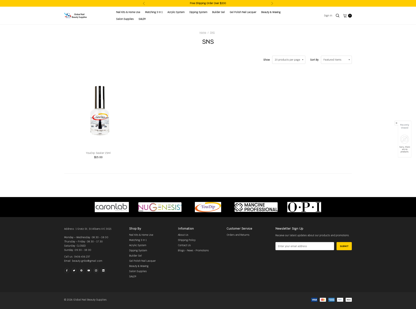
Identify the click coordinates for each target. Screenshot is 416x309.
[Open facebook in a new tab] (66, 270)
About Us (183, 234)
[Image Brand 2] (160, 207)
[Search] (337, 15)
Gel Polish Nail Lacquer (142, 260)
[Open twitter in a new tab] (74, 270)
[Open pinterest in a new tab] (81, 270)
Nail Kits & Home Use (141, 234)
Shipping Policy (186, 240)
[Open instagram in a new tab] (96, 270)
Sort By (314, 59)
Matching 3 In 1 (138, 240)
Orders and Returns (238, 234)
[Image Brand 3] (208, 207)
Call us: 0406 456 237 (77, 256)
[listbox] (336, 60)
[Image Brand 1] (111, 207)
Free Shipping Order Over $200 (208, 3)
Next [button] (272, 3)
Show (266, 59)
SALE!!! (132, 276)
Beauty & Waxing (139, 266)
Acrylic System (137, 245)
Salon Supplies (138, 271)
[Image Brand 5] (304, 207)
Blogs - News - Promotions (193, 250)
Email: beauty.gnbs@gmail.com (83, 260)
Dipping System (138, 250)
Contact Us (184, 245)
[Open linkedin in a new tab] (103, 270)
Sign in (328, 15)
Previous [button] (144, 3)
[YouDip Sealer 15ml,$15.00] (98, 110)
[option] (112, 207)
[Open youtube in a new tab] (88, 270)
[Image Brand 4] (256, 207)
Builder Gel (135, 255)
